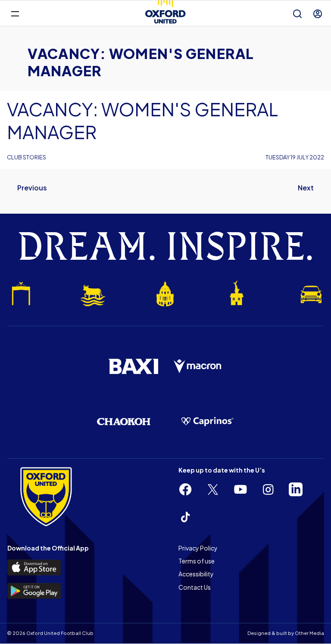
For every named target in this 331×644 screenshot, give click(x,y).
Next (306, 187)
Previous (32, 187)
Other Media (309, 633)
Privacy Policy (198, 548)
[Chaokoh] (123, 421)
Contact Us (194, 587)
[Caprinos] (207, 422)
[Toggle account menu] (317, 14)
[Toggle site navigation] (15, 13)
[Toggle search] (297, 13)
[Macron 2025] (198, 366)
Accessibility (196, 574)
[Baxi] (133, 366)
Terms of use (196, 561)
